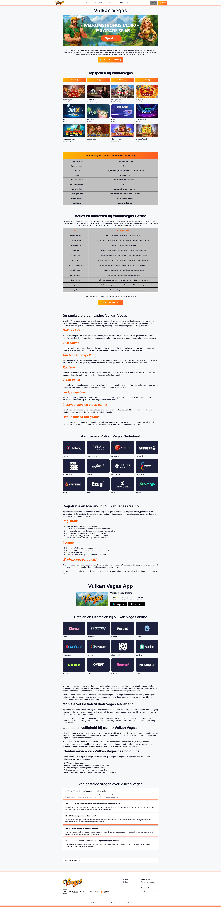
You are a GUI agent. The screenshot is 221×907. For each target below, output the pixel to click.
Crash (121, 80)
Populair (73, 80)
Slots (145, 80)
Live (97, 80)
